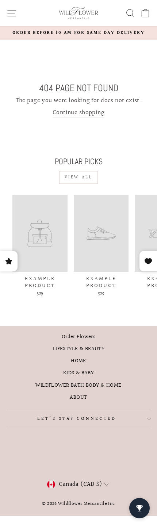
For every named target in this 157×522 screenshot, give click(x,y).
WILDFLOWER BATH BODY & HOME (78, 385)
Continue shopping (78, 113)
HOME (78, 360)
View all (79, 177)
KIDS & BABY (78, 372)
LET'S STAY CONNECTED (76, 418)
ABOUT (78, 397)
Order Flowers (78, 336)
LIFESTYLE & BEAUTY (78, 348)
